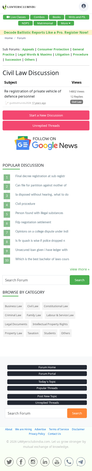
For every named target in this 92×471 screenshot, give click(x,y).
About (8, 429)
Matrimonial (45, 23)
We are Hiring (23, 429)
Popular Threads (47, 388)
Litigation (62, 54)
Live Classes (18, 17)
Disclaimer (78, 429)
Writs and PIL (77, 17)
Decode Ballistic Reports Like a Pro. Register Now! (46, 32)
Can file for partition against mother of (41, 185)
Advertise (40, 429)
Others (30, 59)
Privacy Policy (37, 434)
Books (57, 17)
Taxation (33, 333)
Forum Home (47, 367)
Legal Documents (16, 324)
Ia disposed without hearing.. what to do (41, 194)
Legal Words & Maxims (35, 54)
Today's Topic (47, 381)
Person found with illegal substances (39, 213)
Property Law (13, 333)
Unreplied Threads (46, 125)
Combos (39, 17)
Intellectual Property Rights (50, 324)
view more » (79, 269)
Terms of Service (59, 429)
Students (50, 333)
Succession (13, 59)
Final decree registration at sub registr (40, 176)
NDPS (25, 23)
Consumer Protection (53, 49)
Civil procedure (25, 203)
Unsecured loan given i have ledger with (41, 250)
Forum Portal (47, 374)
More (64, 23)
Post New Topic (47, 396)
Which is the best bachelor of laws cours (42, 259)
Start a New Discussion (46, 115)
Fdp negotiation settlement (33, 222)
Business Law (13, 306)
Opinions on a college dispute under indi (41, 231)
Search (80, 280)
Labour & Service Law (60, 315)
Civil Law (77, 101)
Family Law (34, 315)
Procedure (80, 54)
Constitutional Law (56, 306)
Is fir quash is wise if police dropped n (40, 240)
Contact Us (54, 434)
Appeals (28, 49)
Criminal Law (13, 315)
